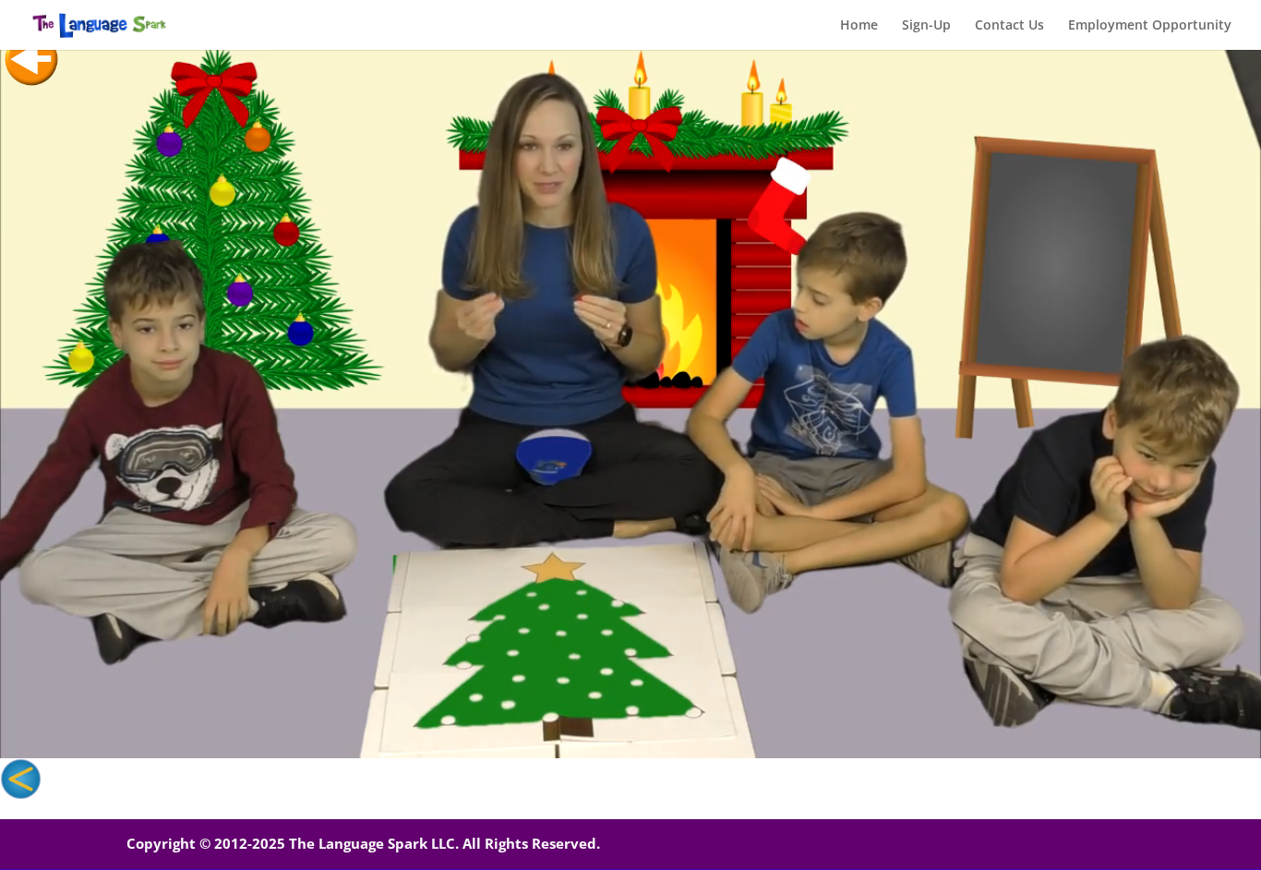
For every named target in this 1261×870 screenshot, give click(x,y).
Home (859, 25)
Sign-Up (926, 25)
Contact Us (1009, 25)
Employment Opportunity (1149, 25)
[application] (630, 403)
